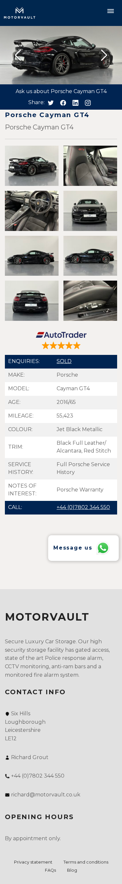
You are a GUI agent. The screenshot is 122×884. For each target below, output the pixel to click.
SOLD (64, 361)
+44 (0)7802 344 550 (83, 507)
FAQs (50, 870)
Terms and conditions (85, 862)
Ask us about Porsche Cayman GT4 (61, 91)
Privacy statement (33, 862)
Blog (72, 870)
